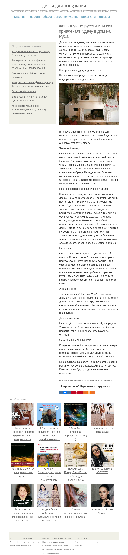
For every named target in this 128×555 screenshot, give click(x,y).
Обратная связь (81, 538)
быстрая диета (106, 380)
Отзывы (104, 16)
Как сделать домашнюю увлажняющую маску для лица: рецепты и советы (30, 109)
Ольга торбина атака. (24, 91)
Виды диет (88, 16)
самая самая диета (91, 380)
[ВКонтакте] (65, 392)
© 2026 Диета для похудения (21, 538)
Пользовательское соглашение (62, 538)
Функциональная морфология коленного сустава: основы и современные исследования (29, 64)
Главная (20, 16)
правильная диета (75, 380)
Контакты (45, 538)
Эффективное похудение (61, 16)
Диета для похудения (64, 6)
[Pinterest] (77, 392)
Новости (34, 16)
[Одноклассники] (89, 392)
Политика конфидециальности (54, 542)
